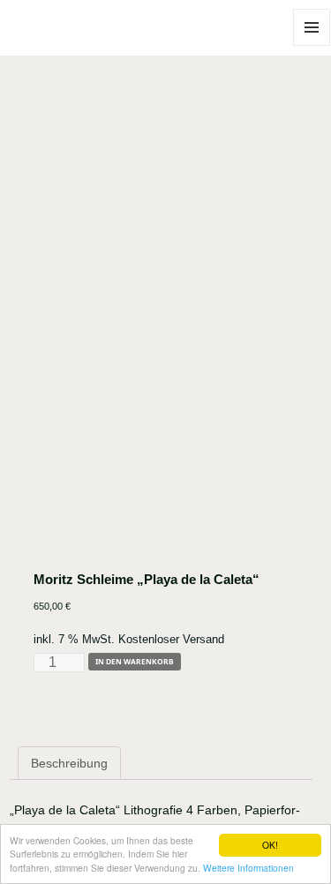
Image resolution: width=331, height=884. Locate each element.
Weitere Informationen (248, 867)
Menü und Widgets (312, 45)
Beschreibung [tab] (69, 763)
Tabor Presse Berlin (58, 46)
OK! (270, 844)
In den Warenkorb (134, 661)
